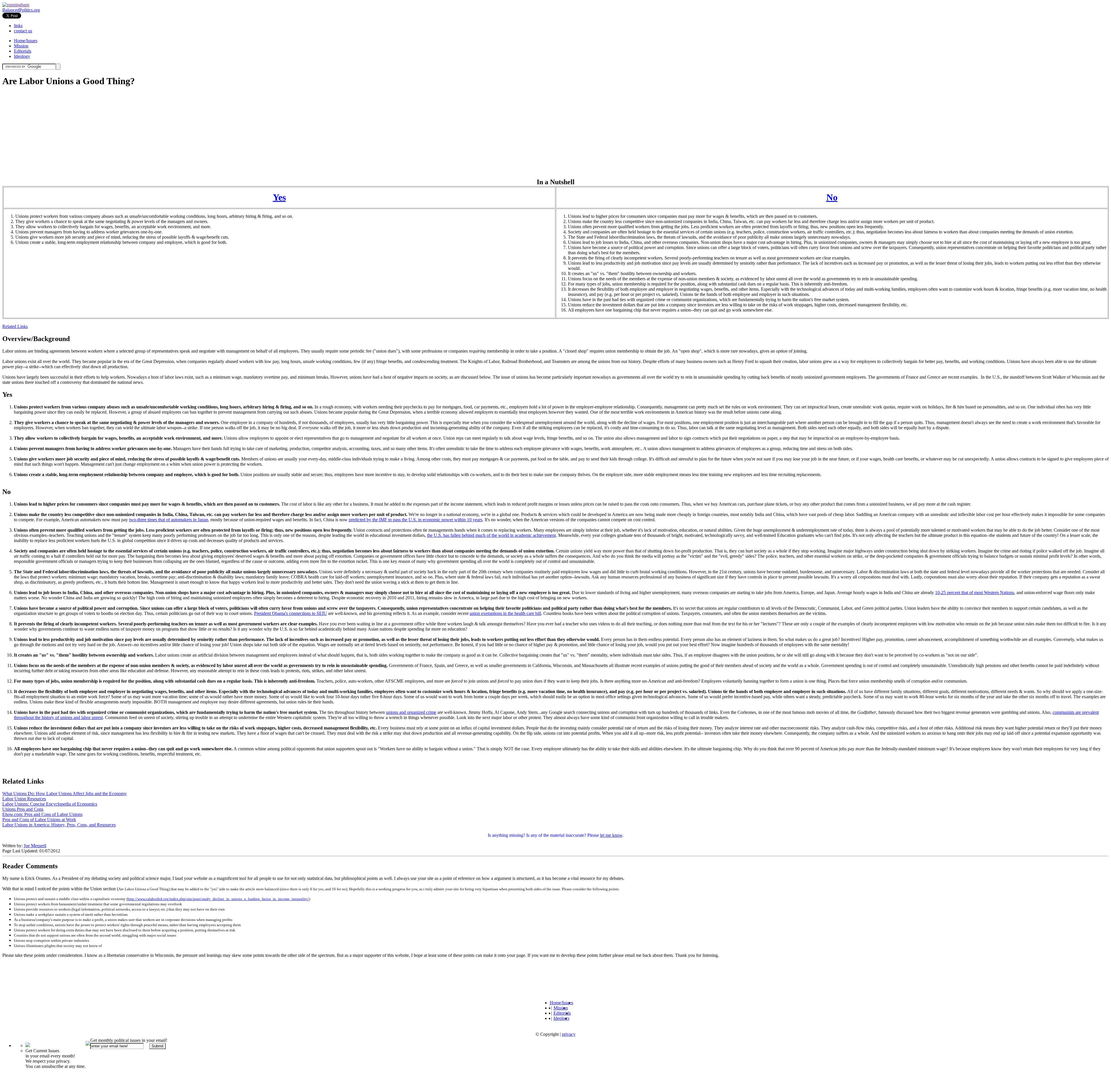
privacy (568, 1034)
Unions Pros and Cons (22, 809)
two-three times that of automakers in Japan (168, 519)
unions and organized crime (411, 712)
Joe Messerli (35, 845)
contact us (23, 30)
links (18, 25)
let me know (611, 835)
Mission (21, 45)
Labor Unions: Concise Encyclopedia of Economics (49, 804)
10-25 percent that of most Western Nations (974, 592)
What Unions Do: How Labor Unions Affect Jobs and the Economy (64, 793)
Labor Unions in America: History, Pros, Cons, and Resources (59, 824)
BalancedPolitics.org (21, 10)
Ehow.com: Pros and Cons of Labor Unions (42, 814)
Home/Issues (25, 40)
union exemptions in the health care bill (505, 613)
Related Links (15, 326)
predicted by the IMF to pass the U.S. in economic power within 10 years (415, 519)
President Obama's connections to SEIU (290, 613)
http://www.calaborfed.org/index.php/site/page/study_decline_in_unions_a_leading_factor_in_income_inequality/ (218, 899)
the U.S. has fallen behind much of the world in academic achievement (491, 535)
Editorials (22, 51)
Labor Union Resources (24, 798)
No (832, 197)
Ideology (22, 56)
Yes (279, 197)
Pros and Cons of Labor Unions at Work (39, 819)
